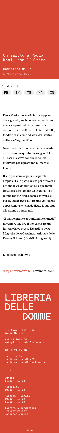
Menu (29, 430)
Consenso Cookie (16, 414)
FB (11, 350)
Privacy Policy (16, 411)
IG (6, 350)
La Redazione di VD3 (20, 359)
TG (25, 350)
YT (15, 350)
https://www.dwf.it (16, 271)
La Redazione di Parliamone (25, 362)
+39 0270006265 (16, 339)
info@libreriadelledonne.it (25, 342)
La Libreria (13, 356)
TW (20, 350)
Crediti (10, 370)
